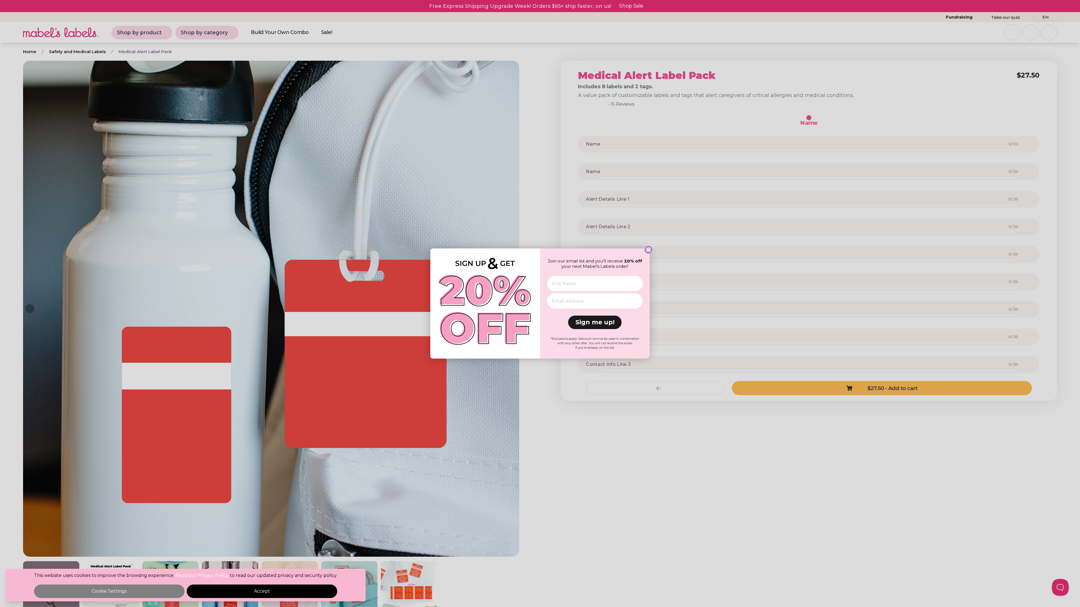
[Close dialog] (648, 249)
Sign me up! (595, 322)
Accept (262, 591)
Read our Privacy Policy (202, 575)
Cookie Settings (109, 591)
